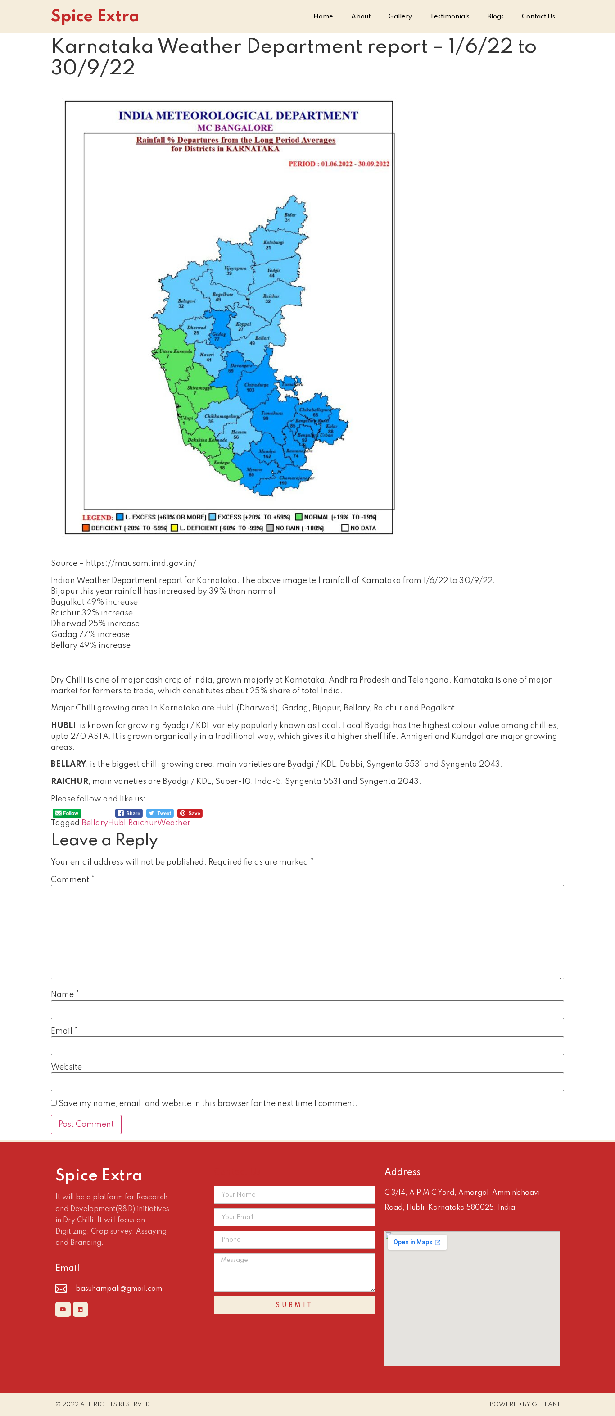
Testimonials (450, 17)
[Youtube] (63, 1309)
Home (323, 17)
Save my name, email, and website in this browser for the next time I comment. (208, 1103)
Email (64, 1031)
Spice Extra (95, 17)
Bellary (94, 823)
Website (66, 1067)
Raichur (142, 823)
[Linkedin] (80, 1309)
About (361, 17)
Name (65, 994)
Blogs (496, 17)
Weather (173, 823)
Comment (73, 879)
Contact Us (538, 17)
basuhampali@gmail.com (119, 1289)
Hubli (118, 823)
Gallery (400, 17)
